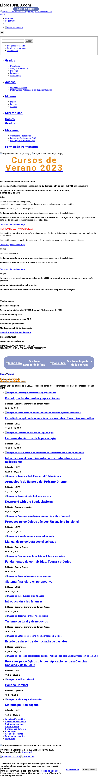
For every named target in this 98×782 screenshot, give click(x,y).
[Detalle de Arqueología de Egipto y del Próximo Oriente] (33, 476)
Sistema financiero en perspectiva (28, 581)
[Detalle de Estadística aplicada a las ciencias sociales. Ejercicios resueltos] (43, 412)
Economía (14, 73)
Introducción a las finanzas (24, 601)
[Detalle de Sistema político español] (23, 699)
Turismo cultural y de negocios (26, 621)
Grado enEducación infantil (34, 363)
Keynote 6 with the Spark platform (29, 501)
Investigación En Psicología (22, 140)
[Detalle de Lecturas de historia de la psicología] (29, 432)
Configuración (11, 726)
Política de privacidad (15, 722)
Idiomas (10, 96)
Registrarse (10, 21)
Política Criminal (16, 685)
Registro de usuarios (15, 736)
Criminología (15, 75)
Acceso (10, 82)
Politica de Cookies (49, 771)
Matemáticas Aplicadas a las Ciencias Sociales (31, 90)
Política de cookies (14, 724)
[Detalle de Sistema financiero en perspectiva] (28, 576)
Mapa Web (10, 738)
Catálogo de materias (16, 48)
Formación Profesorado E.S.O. (23, 138)
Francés (13, 104)
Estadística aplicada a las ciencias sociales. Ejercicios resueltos (49, 418)
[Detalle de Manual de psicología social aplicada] (29, 536)
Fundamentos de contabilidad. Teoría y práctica (38, 561)
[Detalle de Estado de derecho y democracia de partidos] (33, 636)
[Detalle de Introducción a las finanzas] (24, 596)
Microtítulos (13, 113)
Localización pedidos (15, 719)
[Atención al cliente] (14, 27)
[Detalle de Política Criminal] (19, 679)
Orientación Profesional (20, 136)
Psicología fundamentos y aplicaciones (32, 398)
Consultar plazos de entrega (12, 224)
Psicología (15, 66)
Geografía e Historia (19, 68)
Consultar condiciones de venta (15, 332)
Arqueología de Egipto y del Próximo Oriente (36, 481)
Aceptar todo (72, 770)
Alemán (13, 106)
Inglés (13, 102)
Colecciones (12, 50)
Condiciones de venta (15, 729)
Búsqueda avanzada (16, 46)
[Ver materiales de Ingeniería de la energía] (58, 363)
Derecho (14, 71)
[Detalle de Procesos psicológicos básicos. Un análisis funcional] (37, 516)
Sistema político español (22, 705)
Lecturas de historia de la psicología (30, 438)
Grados (10, 60)
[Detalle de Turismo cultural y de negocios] (26, 616)
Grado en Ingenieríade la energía (79, 363)
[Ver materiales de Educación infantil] (14, 363)
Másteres (12, 130)
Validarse (9, 18)
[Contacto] (26, 752)
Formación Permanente (21, 147)
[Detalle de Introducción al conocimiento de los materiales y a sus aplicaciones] (44, 452)
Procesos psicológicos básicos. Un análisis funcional (42, 521)
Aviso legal (10, 731)
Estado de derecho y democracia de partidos (36, 641)
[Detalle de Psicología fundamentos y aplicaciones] (30, 393)
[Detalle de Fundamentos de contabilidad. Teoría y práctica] (35, 556)
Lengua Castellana (18, 87)
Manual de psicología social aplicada (30, 541)
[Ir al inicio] (26, 11)
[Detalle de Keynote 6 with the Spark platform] (28, 496)
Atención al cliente (14, 734)
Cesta (2, 14)
